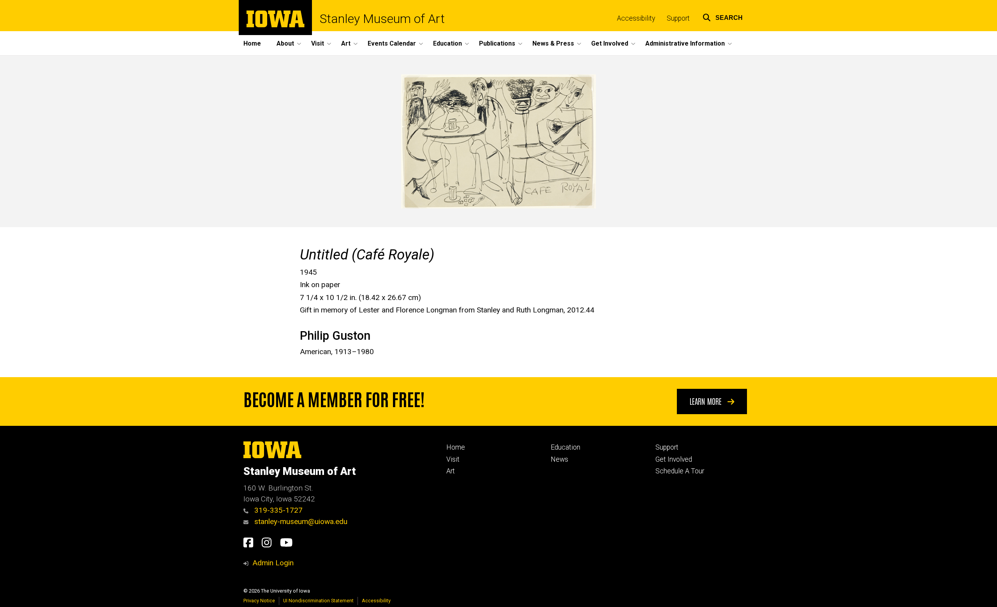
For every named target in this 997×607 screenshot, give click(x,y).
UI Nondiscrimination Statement (318, 600)
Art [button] (346, 43)
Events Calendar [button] (392, 43)
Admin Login (273, 562)
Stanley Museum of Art (382, 18)
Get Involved (673, 459)
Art (450, 471)
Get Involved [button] (609, 43)
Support (678, 18)
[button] (723, 16)
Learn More (707, 401)
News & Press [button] (553, 43)
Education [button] (447, 43)
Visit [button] (317, 43)
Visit (453, 459)
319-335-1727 (277, 510)
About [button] (285, 43)
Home (252, 43)
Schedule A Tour (679, 471)
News (559, 459)
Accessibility (636, 18)
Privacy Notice (259, 600)
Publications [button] (497, 43)
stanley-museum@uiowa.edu (299, 521)
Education (565, 447)
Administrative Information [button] (685, 43)
